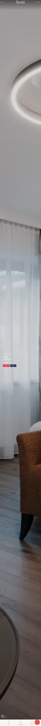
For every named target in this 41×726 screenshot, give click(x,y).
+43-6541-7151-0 (39, 2)
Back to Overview (8, 353)
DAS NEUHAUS (20, 2)
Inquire (13, 365)
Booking (6, 365)
